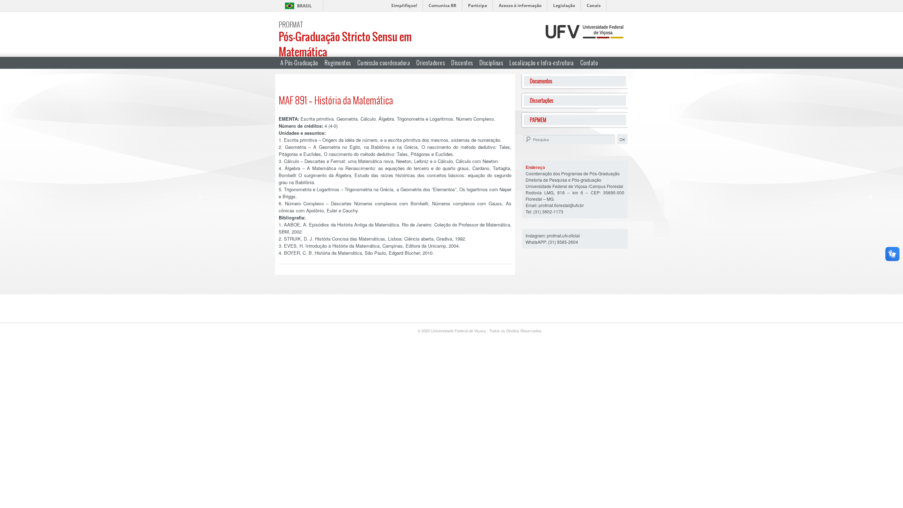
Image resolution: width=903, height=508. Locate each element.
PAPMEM (538, 119)
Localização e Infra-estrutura (541, 63)
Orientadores (430, 63)
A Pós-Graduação (299, 63)
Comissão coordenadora (383, 63)
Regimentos (338, 63)
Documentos (541, 81)
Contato (589, 63)
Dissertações (541, 100)
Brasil (304, 6)
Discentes (462, 63)
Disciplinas (491, 63)
